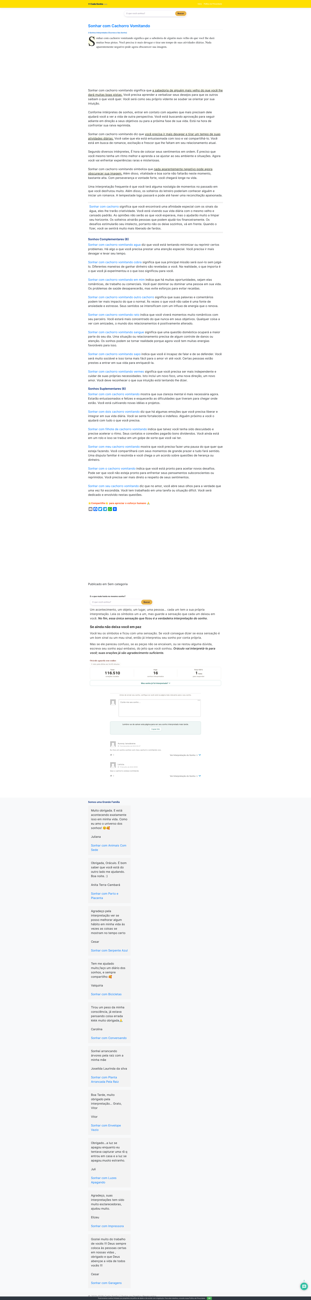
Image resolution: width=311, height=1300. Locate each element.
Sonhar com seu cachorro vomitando (113, 486)
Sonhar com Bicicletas (106, 994)
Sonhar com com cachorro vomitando (114, 394)
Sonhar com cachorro (104, 206)
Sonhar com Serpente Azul (109, 950)
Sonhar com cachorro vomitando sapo (114, 354)
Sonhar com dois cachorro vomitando (114, 411)
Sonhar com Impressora (107, 1226)
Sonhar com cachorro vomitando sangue (116, 332)
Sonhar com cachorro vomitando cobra (115, 262)
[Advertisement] (155, 70)
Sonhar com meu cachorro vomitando (114, 446)
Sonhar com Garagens (106, 1283)
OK (209, 1298)
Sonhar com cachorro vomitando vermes (116, 371)
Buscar (181, 13)
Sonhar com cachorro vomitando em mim (116, 279)
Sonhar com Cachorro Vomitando (119, 25)
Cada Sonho (96, 4)
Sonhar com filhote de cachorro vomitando (117, 429)
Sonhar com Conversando (109, 1038)
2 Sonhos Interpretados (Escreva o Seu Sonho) (107, 33)
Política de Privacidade (213, 4)
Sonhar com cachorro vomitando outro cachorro (121, 297)
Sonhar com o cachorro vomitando (111, 468)
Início (200, 4)
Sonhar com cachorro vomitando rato (113, 314)
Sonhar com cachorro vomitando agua (114, 244)
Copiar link (155, 729)
